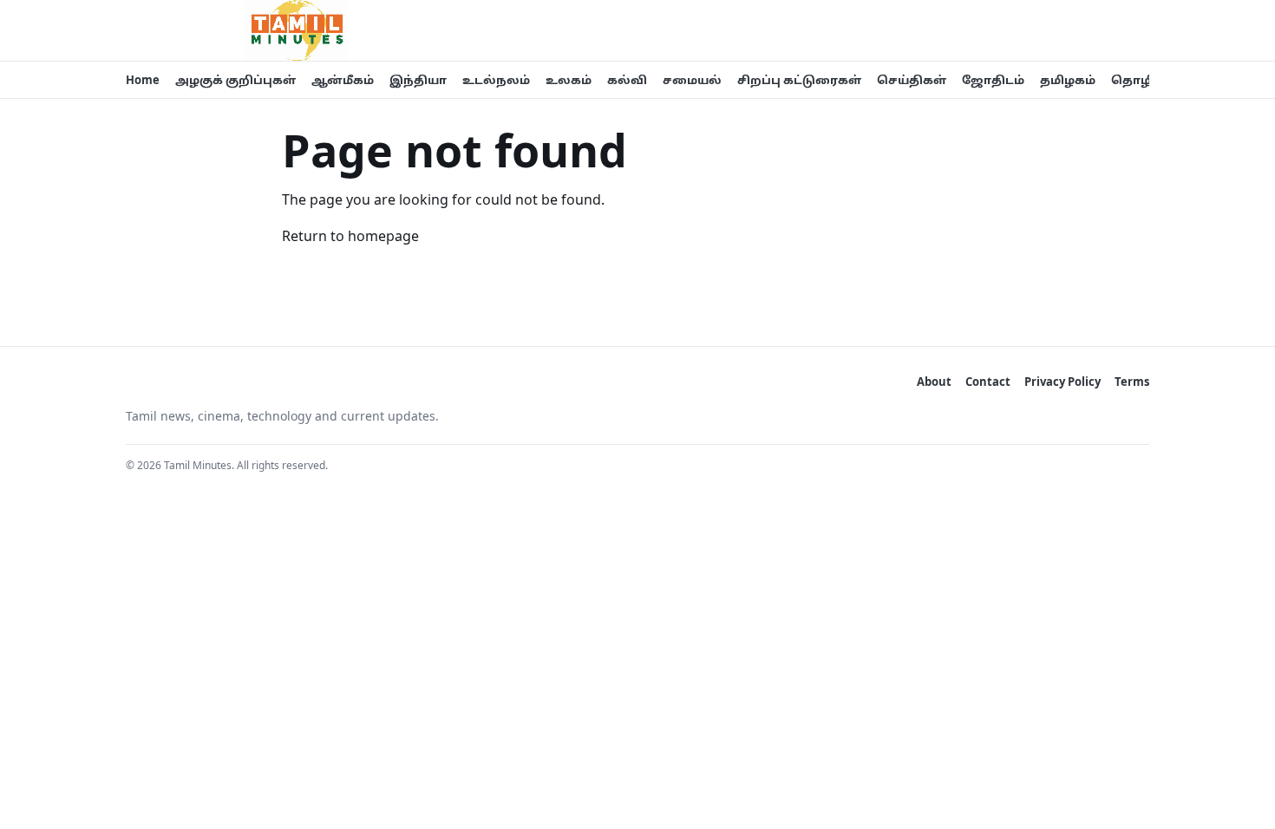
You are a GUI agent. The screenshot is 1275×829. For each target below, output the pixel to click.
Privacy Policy (1062, 381)
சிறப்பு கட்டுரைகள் (799, 80)
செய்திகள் (911, 80)
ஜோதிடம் (993, 80)
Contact (987, 381)
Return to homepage (350, 235)
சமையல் (692, 80)
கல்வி (627, 80)
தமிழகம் (1067, 80)
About (934, 381)
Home (143, 80)
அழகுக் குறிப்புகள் (235, 80)
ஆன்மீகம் (342, 80)
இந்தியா (418, 80)
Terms (1132, 381)
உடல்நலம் (496, 80)
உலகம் (569, 80)
